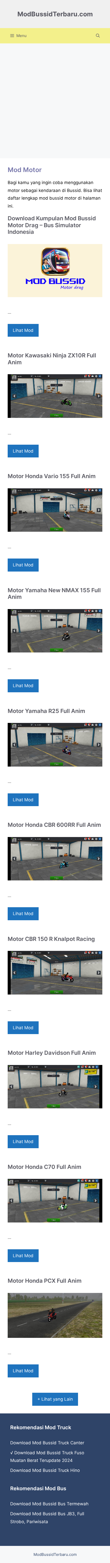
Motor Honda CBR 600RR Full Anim (54, 824)
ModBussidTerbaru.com (55, 14)
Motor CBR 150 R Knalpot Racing (51, 939)
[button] (98, 35)
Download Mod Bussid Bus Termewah (49, 1503)
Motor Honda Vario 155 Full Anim (52, 476)
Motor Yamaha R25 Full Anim (46, 711)
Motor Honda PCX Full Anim (45, 1280)
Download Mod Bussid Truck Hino (45, 1470)
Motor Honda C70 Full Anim (44, 1167)
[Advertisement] (55, 101)
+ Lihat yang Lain (55, 1399)
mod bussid (51, 198)
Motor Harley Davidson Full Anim (52, 1052)
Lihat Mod (23, 330)
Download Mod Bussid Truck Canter (47, 1442)
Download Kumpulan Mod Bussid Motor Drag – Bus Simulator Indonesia (52, 225)
